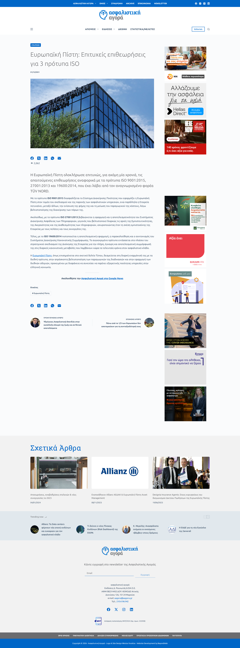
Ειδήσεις (107, 29)
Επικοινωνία (144, 3)
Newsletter (160, 3)
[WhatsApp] (54, 158)
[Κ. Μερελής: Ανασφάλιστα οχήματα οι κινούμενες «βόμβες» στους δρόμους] (126, 529)
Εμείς (102, 3)
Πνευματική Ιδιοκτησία (83, 635)
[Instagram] (200, 3)
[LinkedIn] (209, 3)
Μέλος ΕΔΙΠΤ (127, 635)
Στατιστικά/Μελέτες (142, 29)
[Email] (61, 158)
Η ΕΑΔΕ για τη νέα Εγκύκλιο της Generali (192, 529)
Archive (130, 3)
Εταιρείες (36, 45)
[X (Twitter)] (204, 3)
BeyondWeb (163, 643)
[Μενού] (31, 29)
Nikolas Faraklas (128, 643)
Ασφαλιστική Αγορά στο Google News (102, 278)
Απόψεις (90, 29)
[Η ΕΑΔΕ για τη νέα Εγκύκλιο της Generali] (172, 529)
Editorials (198, 29)
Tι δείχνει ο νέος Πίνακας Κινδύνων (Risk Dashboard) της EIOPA (102, 529)
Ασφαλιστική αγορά (83, 3)
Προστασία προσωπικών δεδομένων (153, 635)
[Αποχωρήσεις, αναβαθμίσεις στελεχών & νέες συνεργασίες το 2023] (58, 473)
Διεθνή (122, 29)
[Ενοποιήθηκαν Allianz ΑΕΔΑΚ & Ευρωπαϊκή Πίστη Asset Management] (120, 473)
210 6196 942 (122, 601)
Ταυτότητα (177, 635)
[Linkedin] (131, 609)
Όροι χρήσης (63, 635)
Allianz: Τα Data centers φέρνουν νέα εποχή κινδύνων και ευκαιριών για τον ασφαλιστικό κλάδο (56, 529)
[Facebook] (196, 3)
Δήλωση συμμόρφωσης (108, 635)
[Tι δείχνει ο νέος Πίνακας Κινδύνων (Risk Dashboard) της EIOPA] (80, 529)
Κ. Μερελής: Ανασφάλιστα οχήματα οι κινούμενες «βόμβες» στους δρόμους (145, 529)
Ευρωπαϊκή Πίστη (42, 255)
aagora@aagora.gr (123, 598)
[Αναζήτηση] (209, 29)
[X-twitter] (116, 609)
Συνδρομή (116, 3)
